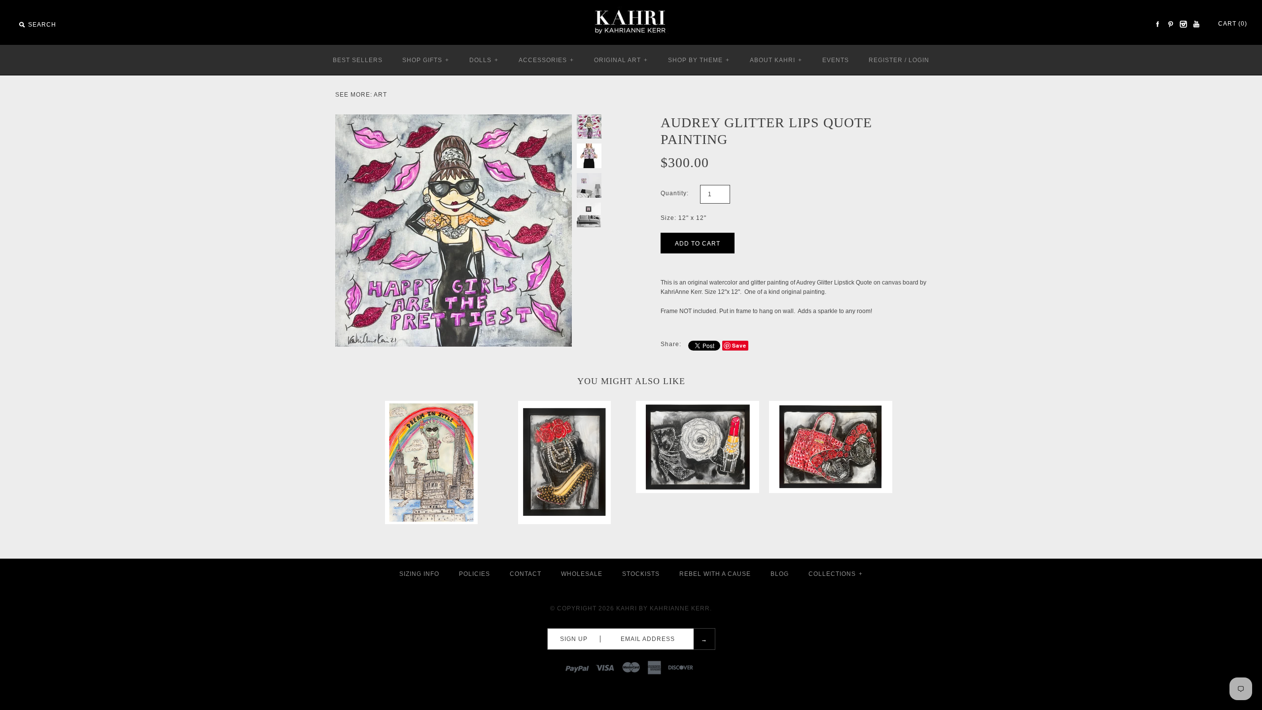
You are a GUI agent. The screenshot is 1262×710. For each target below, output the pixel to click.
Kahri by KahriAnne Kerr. (664, 608)
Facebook (1157, 24)
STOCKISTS (641, 573)
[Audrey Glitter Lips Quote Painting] (453, 118)
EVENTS (835, 60)
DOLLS (483, 60)
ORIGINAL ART (621, 60)
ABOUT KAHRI (776, 60)
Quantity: (675, 193)
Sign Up (574, 639)
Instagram (1183, 24)
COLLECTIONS (835, 573)
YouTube (1196, 24)
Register (886, 60)
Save (739, 345)
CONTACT (525, 573)
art (380, 94)
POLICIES (474, 573)
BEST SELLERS (358, 60)
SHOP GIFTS (425, 60)
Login (919, 60)
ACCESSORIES (546, 60)
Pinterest (1170, 24)
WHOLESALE (581, 573)
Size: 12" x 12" (683, 217)
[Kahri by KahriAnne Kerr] (631, 6)
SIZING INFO (419, 573)
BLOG (780, 573)
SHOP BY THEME (699, 60)
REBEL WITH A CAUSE (715, 573)
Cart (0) (1232, 23)
